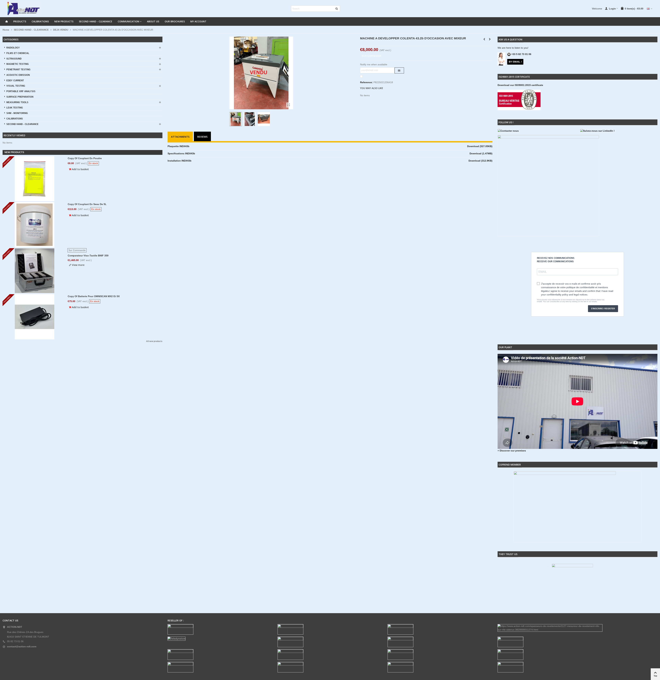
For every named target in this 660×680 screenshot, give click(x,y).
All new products (154, 341)
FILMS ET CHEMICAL (17, 53)
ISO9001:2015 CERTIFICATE (514, 76)
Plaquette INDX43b (178, 146)
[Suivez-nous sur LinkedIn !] (618, 131)
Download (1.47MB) (481, 153)
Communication (128, 21)
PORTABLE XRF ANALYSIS (20, 91)
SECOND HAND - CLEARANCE (95, 21)
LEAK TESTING (14, 108)
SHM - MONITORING (17, 113)
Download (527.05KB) (479, 146)
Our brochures (175, 21)
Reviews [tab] (202, 136)
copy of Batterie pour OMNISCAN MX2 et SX (94, 296)
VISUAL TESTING (15, 86)
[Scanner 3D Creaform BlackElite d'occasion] (484, 39)
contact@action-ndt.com (21, 646)
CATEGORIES (11, 39)
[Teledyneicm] (220, 639)
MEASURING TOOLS (17, 102)
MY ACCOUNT (198, 21)
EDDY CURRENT (15, 80)
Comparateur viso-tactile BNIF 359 (88, 255)
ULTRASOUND (13, 59)
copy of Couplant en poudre (85, 158)
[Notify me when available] (399, 70)
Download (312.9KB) (480, 160)
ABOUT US (153, 21)
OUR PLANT (505, 347)
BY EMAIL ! (515, 61)
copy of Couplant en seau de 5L (87, 204)
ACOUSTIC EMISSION (18, 75)
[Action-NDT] (23, 8)
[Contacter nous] (536, 131)
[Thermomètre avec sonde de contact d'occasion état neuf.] (489, 39)
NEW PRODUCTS (63, 21)
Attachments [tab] (180, 136)
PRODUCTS (19, 21)
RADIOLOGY (13, 48)
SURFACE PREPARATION (19, 97)
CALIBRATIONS (40, 21)
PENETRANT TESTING (18, 69)
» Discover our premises (512, 450)
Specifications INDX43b (181, 153)
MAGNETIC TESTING (17, 64)
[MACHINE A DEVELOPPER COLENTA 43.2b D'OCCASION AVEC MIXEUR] (288, 105)
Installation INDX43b (179, 160)
